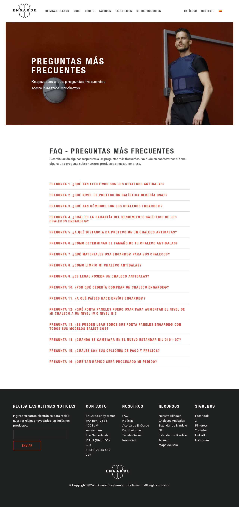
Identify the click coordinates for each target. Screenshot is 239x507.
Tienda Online (132, 435)
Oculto (89, 11)
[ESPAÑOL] (221, 11)
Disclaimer (133, 485)
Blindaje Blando (57, 11)
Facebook (202, 416)
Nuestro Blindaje (170, 416)
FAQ (125, 416)
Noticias (127, 420)
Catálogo (190, 11)
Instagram (202, 440)
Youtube (201, 430)
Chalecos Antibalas (172, 420)
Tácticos (105, 11)
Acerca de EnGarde (135, 425)
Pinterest (201, 425)
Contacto (207, 11)
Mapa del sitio (168, 445)
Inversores (129, 440)
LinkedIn (201, 435)
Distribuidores (132, 430)
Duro (77, 11)
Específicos (124, 11)
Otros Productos (148, 11)
